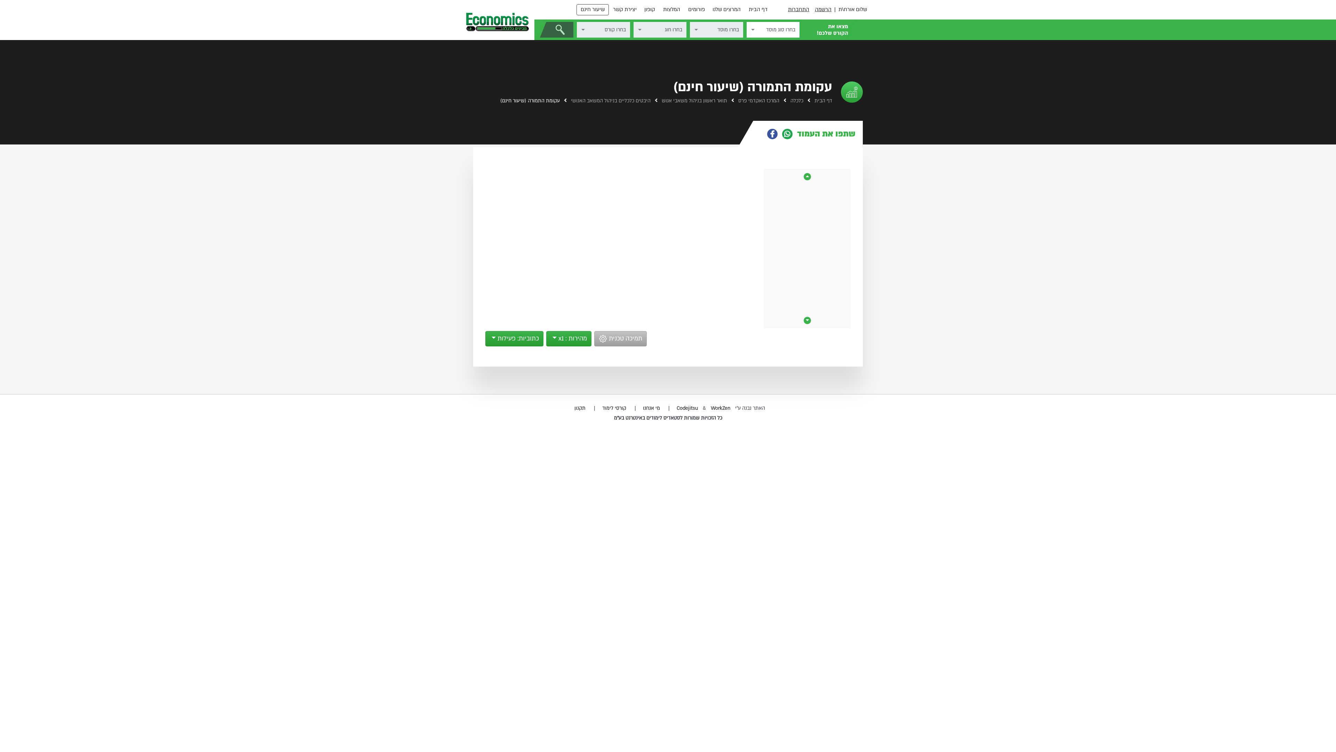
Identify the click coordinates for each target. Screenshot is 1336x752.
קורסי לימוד (614, 408)
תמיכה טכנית (624, 339)
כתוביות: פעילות (517, 339)
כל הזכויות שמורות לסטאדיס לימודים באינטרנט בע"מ (668, 418)
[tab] (808, 134)
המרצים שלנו (727, 9)
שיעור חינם (593, 9)
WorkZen (720, 408)
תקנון (580, 408)
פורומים (696, 9)
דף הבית (758, 9)
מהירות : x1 (572, 339)
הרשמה (823, 9)
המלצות (671, 9)
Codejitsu (688, 408)
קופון (649, 9)
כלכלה (796, 100)
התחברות (798, 9)
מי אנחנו (651, 408)
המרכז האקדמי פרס (758, 100)
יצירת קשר (625, 9)
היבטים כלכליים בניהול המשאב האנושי (610, 100)
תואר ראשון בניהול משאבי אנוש (693, 100)
